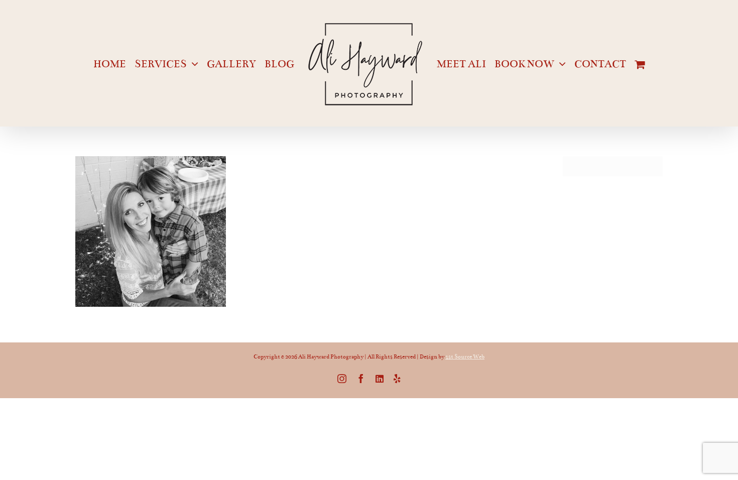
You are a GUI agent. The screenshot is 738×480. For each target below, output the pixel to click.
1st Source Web (464, 356)
